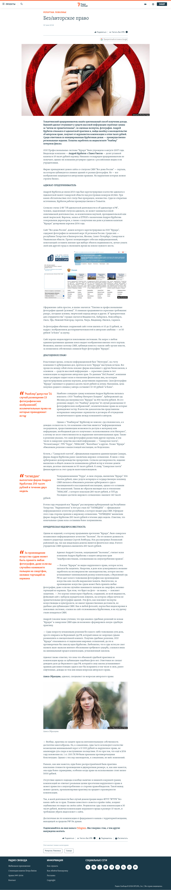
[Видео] (145, 4)
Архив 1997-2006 (15, 876)
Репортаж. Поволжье (54, 12)
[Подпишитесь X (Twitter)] (99, 867)
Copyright (51, 881)
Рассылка (51, 876)
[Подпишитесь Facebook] (93, 867)
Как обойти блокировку (57, 871)
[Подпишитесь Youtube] (105, 867)
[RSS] (123, 867)
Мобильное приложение (19, 866)
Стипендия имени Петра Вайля (22, 871)
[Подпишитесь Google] (88, 867)
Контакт (12, 881)
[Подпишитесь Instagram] (117, 867)
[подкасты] (153, 4)
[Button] (100, 32)
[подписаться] (135, 867)
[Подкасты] (129, 867)
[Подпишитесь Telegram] (111, 867)
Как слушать (52, 866)
